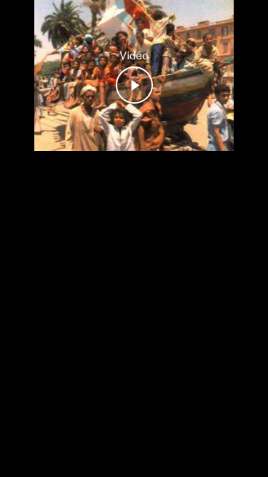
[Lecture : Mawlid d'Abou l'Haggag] (134, 85)
